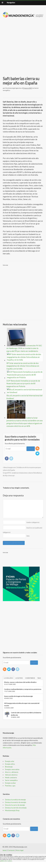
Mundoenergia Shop (12, 810)
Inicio (4, 850)
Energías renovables (12, 769)
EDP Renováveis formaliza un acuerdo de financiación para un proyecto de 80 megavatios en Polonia (23, 383)
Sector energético (11, 780)
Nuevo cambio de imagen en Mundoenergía (18, 696)
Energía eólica (10, 764)
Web (27, 536)
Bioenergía (9, 767)
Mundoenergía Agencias (13, 88)
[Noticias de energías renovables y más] (23, 16)
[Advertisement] (23, 44)
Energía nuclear (10, 783)
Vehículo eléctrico (11, 775)
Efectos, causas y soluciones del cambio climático (20, 682)
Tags (39, 678)
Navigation (11, 2)
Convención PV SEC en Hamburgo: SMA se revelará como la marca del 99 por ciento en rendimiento (24, 348)
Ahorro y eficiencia (11, 772)
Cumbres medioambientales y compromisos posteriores (22, 689)
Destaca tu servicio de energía (15, 808)
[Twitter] (37, 453)
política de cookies (6, 861)
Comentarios (30, 678)
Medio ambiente (11, 778)
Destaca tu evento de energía (15, 802)
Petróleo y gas (10, 786)
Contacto (11, 850)
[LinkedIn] (11, 459)
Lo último (19, 678)
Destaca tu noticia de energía (15, 800)
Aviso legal (19, 850)
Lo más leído (8, 678)
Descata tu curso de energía (15, 805)
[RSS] (37, 448)
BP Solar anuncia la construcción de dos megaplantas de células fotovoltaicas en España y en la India (23, 366)
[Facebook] (7, 459)
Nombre (32, 522)
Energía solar (9, 761)
